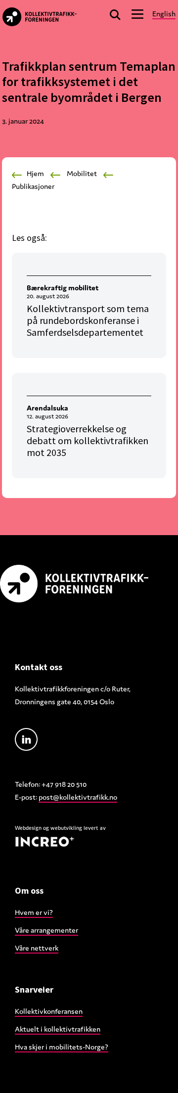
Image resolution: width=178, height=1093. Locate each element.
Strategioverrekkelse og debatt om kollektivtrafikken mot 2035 (87, 440)
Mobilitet (82, 173)
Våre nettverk (36, 948)
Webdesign (28, 827)
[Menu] (137, 13)
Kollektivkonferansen (49, 1011)
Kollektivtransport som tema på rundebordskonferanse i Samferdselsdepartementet (88, 320)
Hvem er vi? (34, 912)
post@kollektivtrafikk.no (78, 797)
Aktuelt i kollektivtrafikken (57, 1029)
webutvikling (66, 827)
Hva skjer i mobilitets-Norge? (61, 1046)
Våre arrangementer (46, 930)
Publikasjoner (33, 186)
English (164, 13)
